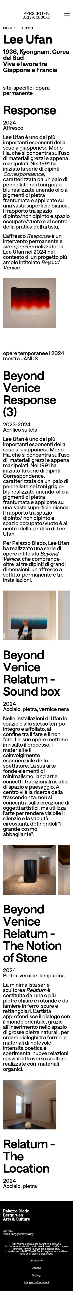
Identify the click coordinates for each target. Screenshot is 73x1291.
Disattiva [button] (36, 1267)
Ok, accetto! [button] (36, 1260)
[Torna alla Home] (36, 15)
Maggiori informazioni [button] (36, 1282)
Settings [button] (36, 1275)
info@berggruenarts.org (18, 1234)
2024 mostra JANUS (33, 355)
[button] (67, 15)
